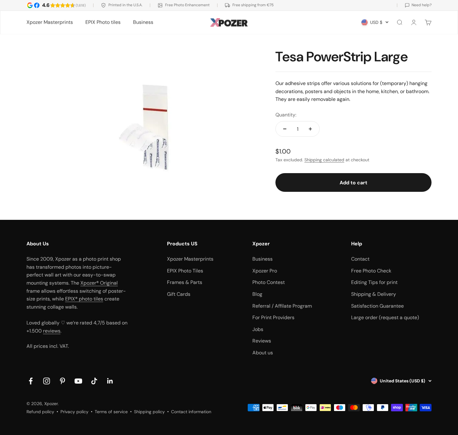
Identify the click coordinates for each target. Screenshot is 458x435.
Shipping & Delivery (373, 294)
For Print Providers (273, 317)
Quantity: (285, 114)
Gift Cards (178, 294)
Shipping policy (149, 411)
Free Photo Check (371, 270)
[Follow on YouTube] (78, 381)
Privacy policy (74, 411)
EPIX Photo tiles (103, 22)
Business (143, 22)
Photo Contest (268, 282)
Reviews (261, 341)
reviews (51, 331)
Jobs (257, 329)
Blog (257, 294)
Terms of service (111, 411)
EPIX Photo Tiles (185, 270)
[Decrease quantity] (285, 128)
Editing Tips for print (374, 282)
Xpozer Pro (264, 270)
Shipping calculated (324, 160)
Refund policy (40, 411)
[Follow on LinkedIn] (110, 381)
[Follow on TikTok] (94, 381)
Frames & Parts (184, 282)
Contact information (191, 411)
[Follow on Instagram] (46, 381)
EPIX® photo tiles (84, 299)
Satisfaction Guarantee (377, 306)
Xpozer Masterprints (49, 22)
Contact (360, 259)
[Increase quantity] (310, 128)
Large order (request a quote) (385, 317)
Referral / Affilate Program (282, 306)
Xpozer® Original (99, 283)
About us (262, 352)
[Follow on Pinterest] (62, 381)
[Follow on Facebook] (30, 381)
